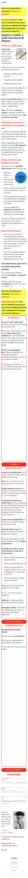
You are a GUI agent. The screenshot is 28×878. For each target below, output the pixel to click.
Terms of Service (14, 867)
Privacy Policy (14, 863)
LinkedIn (4, 830)
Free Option (14, 464)
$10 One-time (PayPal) (14, 770)
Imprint (14, 870)
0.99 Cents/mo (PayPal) (14, 622)
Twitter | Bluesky (7, 832)
